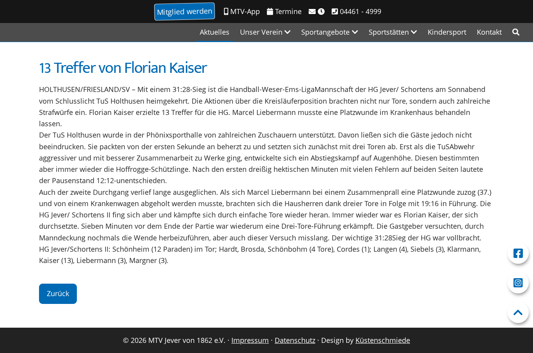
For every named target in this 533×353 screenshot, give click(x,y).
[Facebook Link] (518, 253)
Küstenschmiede (382, 340)
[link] (516, 32)
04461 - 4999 (359, 11)
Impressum (250, 340)
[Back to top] (518, 312)
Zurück (58, 293)
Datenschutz (295, 340)
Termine (287, 11)
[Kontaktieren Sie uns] (317, 11)
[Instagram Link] (518, 283)
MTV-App (244, 11)
